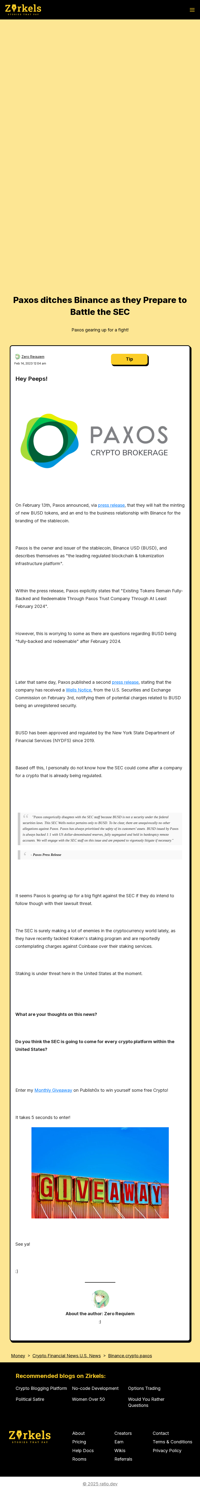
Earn (118, 1441)
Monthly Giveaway (53, 1090)
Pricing (79, 1441)
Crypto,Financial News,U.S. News (66, 1355)
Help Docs (83, 1450)
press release (111, 505)
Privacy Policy (167, 1450)
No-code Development (95, 1388)
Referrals (123, 1459)
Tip (129, 359)
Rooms (79, 1459)
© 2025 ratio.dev (100, 1483)
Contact (161, 1433)
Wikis (119, 1450)
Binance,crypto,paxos (130, 1355)
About (78, 1433)
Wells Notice (78, 689)
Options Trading (144, 1388)
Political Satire (30, 1399)
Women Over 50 (88, 1399)
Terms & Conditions (172, 1441)
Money (18, 1355)
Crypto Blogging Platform (41, 1388)
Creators (123, 1433)
